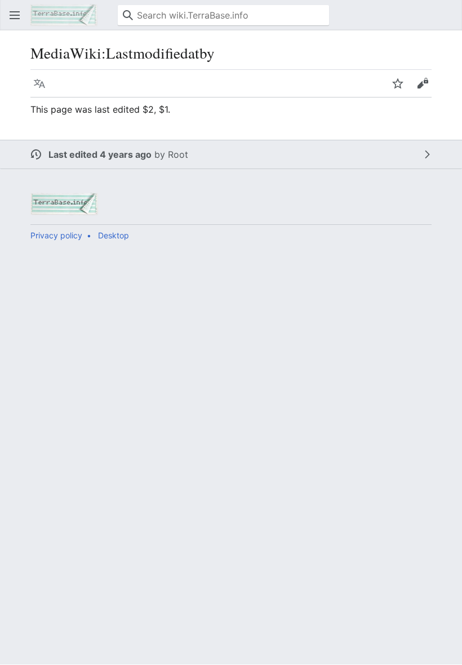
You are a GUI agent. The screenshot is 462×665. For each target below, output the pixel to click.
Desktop (113, 235)
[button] (14, 15)
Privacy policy (56, 235)
